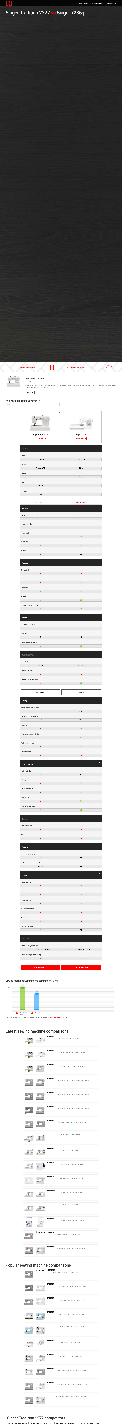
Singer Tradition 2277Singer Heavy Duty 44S (72, 1370)
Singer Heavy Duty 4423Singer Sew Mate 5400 (72, 1396)
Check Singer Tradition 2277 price (58, 1017)
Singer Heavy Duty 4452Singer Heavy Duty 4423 (72, 1108)
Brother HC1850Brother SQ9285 (71, 1356)
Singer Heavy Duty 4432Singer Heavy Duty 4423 (72, 1094)
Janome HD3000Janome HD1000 (72, 1178)
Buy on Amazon (40, 967)
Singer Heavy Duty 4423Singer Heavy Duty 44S (72, 1122)
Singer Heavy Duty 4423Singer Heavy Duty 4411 (72, 1080)
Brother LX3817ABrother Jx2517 (71, 1326)
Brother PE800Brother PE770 (71, 1204)
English (109, 3)
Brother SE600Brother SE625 (71, 1150)
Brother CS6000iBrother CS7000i (71, 1052)
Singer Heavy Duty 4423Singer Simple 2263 (72, 1248)
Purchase (40, 692)
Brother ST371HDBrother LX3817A (71, 1314)
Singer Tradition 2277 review (34, 379)
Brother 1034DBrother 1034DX (72, 1220)
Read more (30, 392)
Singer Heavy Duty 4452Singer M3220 (72, 1286)
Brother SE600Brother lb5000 (71, 1164)
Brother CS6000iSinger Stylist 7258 (71, 1038)
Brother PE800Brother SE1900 (72, 1192)
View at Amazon (41, 438)
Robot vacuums (83, 3)
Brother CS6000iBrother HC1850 (71, 1066)
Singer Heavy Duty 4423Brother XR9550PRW (72, 1384)
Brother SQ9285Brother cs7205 (72, 1342)
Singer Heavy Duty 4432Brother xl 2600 (66, 1272)
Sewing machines (97, 3)
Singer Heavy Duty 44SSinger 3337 (72, 1300)
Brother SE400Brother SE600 (71, 1134)
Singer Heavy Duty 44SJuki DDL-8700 (66, 1234)
